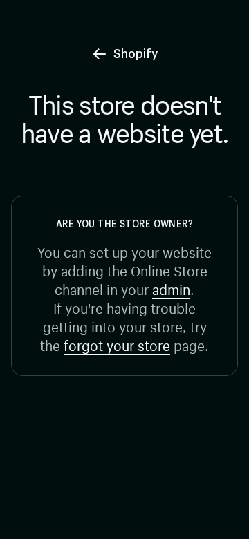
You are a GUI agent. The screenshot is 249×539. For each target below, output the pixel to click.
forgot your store (117, 343)
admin (171, 288)
